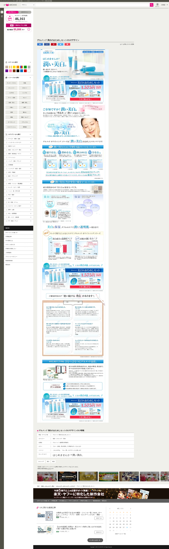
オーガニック (11, 122)
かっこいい (11, 88)
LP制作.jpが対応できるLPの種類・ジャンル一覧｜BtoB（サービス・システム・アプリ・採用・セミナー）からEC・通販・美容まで (79, 514)
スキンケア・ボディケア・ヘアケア (65, 486)
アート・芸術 (11, 97)
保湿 (53, 461)
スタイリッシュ (11, 127)
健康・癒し (25, 102)
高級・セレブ (24, 117)
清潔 (11, 112)
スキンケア (41, 461)
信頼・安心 (11, 102)
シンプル (24, 92)
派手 (25, 107)
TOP (38, 486)
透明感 (25, 127)
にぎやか (11, 92)
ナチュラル (25, 122)
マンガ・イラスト (11, 83)
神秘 (11, 117)
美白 (48, 461)
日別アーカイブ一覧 (120, 534)
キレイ (25, 97)
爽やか (25, 112)
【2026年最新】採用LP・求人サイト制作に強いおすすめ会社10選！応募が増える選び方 (79, 528)
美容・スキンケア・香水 (47, 486)
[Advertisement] (18, 45)
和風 (25, 83)
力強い (11, 107)
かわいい (24, 88)
